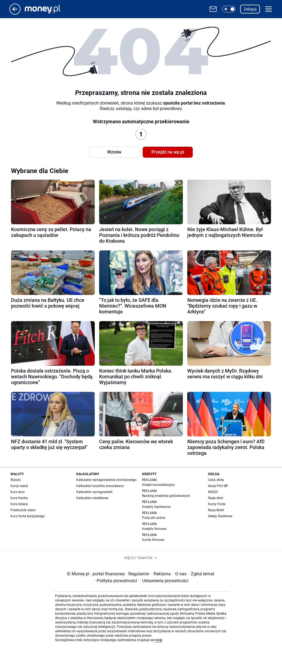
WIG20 (213, 492)
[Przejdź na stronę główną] (15, 13)
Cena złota (216, 480)
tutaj (158, 640)
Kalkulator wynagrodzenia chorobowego (106, 480)
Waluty (15, 480)
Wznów (114, 152)
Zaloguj (250, 9)
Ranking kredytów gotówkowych (166, 496)
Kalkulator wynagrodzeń (94, 492)
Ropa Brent (216, 510)
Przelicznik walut (23, 510)
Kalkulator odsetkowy (92, 498)
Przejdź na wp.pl (167, 152)
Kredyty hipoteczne (156, 507)
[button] (229, 9)
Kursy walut (19, 486)
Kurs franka (19, 498)
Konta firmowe (153, 540)
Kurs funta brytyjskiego (27, 516)
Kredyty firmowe (154, 529)
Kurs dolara (19, 504)
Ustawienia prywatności (164, 580)
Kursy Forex (217, 504)
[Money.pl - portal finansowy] (47, 9)
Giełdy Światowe (220, 516)
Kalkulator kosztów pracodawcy (100, 486)
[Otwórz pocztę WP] (213, 9)
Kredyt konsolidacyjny (158, 485)
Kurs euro (17, 492)
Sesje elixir (215, 498)
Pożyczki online (153, 518)
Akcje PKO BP (218, 486)
